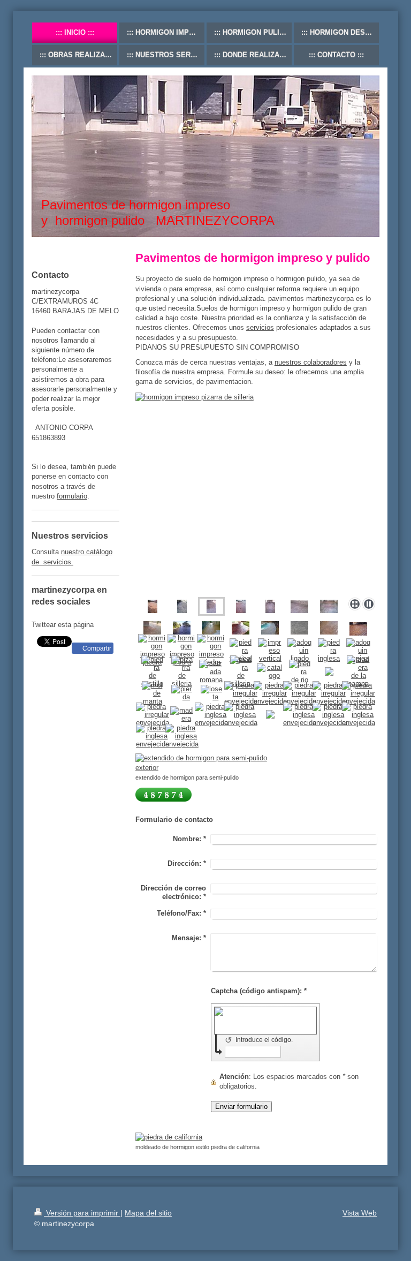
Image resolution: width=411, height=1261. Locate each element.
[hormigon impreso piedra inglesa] (152, 606)
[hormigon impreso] (299, 628)
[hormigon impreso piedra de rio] (270, 628)
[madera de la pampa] (358, 671)
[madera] (181, 714)
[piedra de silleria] (241, 671)
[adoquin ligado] (299, 650)
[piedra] (182, 693)
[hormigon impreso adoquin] (182, 628)
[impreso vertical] (270, 650)
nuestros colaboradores (311, 362)
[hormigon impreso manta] (270, 606)
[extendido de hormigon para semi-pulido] (206, 763)
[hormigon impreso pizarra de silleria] (257, 492)
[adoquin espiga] (358, 650)
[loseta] (211, 693)
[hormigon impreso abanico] (182, 606)
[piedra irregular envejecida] (240, 693)
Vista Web (359, 1213)
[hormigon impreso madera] (358, 629)
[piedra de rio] (299, 672)
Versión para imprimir (82, 1213)
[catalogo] (270, 671)
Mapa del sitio (148, 1213)
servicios (260, 327)
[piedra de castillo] (152, 671)
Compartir (96, 648)
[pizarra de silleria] (182, 671)
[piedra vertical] (241, 650)
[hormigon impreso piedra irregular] (241, 606)
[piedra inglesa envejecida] (211, 715)
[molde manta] (152, 693)
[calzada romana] (211, 672)
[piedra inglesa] (329, 650)
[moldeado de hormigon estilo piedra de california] (206, 1137)
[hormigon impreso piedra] (152, 650)
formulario (72, 496)
